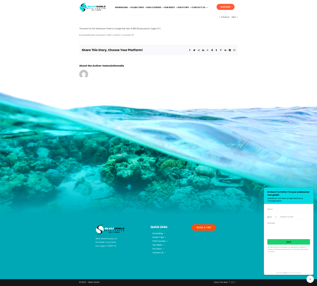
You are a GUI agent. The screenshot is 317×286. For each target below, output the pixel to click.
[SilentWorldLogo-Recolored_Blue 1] (92, 3)
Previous (225, 17)
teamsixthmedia (88, 35)
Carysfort (116, 35)
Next (234, 17)
